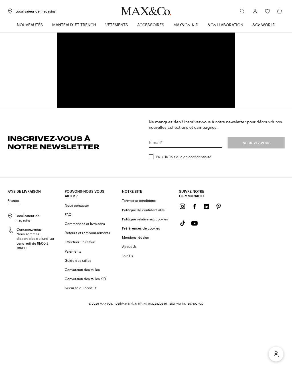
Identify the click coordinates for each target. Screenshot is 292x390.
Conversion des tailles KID (85, 279)
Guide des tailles (78, 260)
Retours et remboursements (87, 233)
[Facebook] (194, 206)
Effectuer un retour (80, 242)
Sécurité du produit (80, 288)
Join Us (127, 256)
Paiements (73, 251)
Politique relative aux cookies (145, 219)
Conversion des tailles (82, 270)
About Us (129, 246)
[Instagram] (182, 206)
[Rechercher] (242, 11)
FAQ (68, 214)
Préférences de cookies (141, 228)
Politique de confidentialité (190, 157)
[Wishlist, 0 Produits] (267, 11)
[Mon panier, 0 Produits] (279, 11)
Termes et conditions (139, 200)
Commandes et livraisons (85, 224)
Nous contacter (77, 205)
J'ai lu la (183, 157)
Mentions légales (135, 237)
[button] (255, 11)
